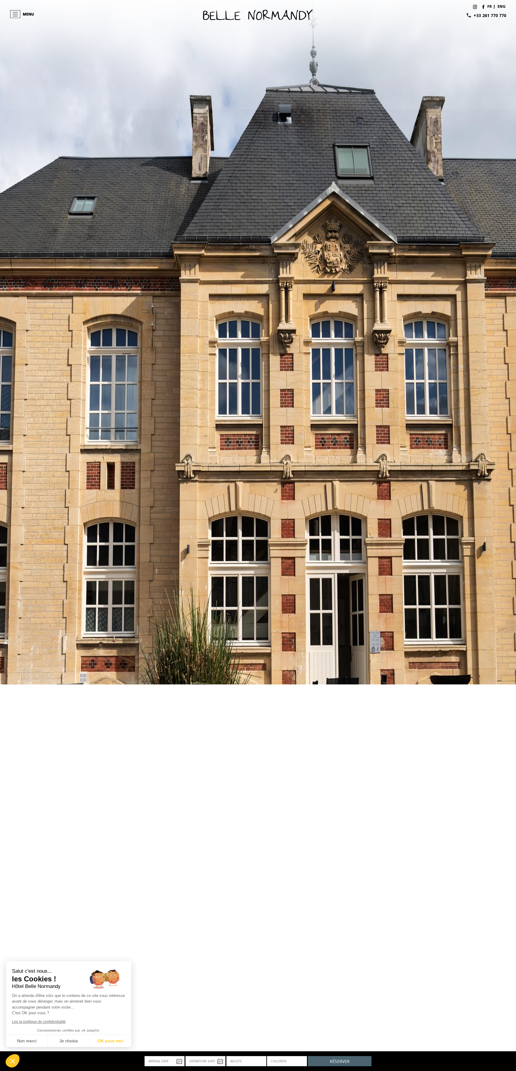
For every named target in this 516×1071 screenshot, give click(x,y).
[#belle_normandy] (475, 6)
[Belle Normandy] (483, 6)
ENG (501, 6)
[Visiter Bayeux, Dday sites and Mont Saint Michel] (258, 14)
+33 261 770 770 (490, 15)
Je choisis (68, 1040)
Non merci (26, 1040)
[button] (12, 1061)
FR (489, 6)
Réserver (340, 1061)
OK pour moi (110, 1040)
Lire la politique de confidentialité (39, 1022)
